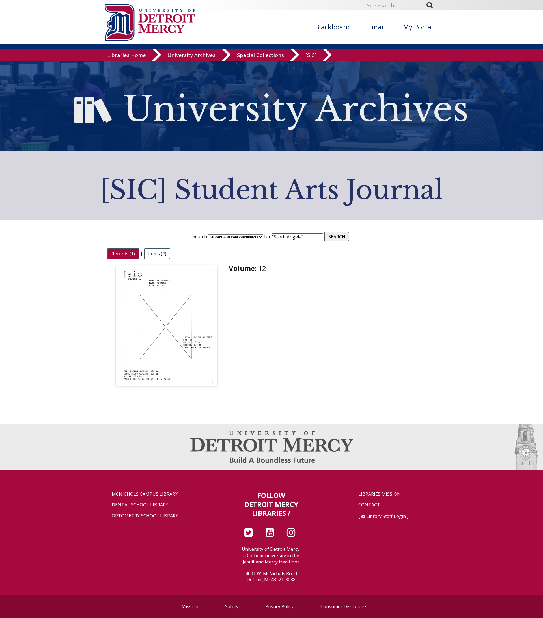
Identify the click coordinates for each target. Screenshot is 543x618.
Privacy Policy (279, 606)
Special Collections (260, 54)
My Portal (418, 26)
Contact (369, 505)
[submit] (431, 5)
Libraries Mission (379, 494)
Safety (231, 606)
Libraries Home (126, 54)
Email (376, 26)
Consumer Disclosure (343, 606)
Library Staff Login (386, 516)
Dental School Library (140, 505)
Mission (190, 606)
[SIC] (310, 54)
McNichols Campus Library (145, 494)
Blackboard (332, 26)
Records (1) (123, 254)
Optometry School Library (145, 516)
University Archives (191, 54)
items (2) (157, 254)
